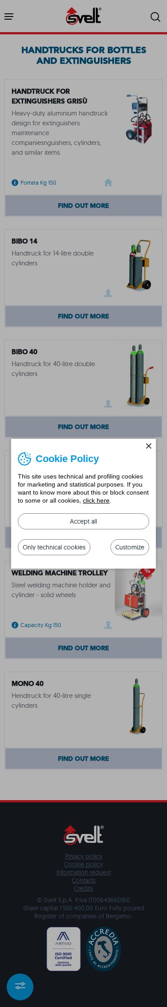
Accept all (83, 521)
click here (96, 500)
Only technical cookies (54, 547)
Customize (129, 547)
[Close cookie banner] (148, 446)
